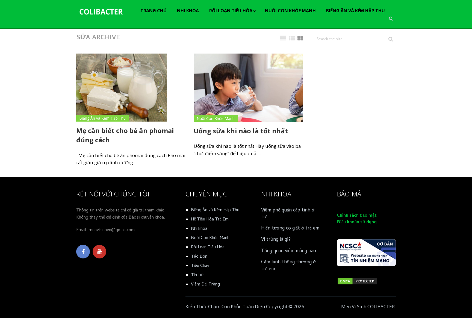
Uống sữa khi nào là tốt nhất (241, 130)
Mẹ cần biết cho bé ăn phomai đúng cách (125, 135)
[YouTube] (99, 251)
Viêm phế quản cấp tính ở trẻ (287, 214)
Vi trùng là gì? (276, 239)
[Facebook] (83, 251)
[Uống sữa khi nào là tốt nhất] (248, 88)
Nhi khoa (188, 11)
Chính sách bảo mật (357, 215)
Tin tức (197, 275)
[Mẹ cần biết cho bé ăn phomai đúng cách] (121, 88)
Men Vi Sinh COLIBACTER (368, 306)
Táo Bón (199, 256)
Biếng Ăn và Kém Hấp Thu (355, 11)
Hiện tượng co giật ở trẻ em (290, 228)
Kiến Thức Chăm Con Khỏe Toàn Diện (225, 306)
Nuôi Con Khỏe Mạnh (290, 11)
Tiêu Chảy (200, 266)
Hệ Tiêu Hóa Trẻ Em (210, 219)
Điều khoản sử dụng (357, 222)
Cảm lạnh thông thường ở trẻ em (288, 266)
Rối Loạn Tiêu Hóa (230, 11)
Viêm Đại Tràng (205, 284)
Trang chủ (153, 11)
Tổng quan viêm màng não (288, 251)
